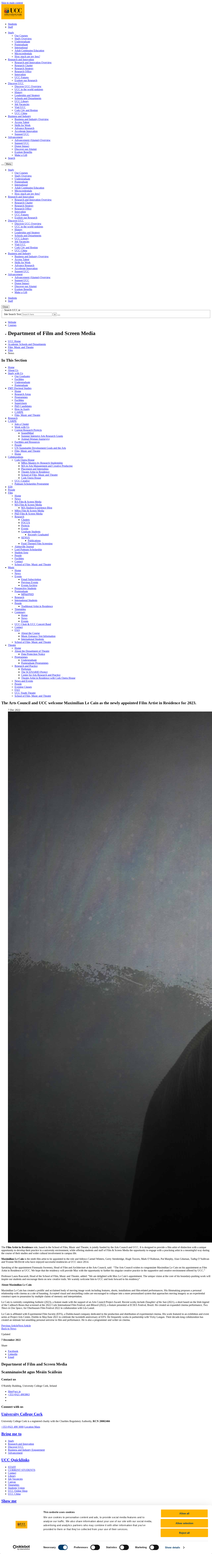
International (21, 47)
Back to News (8, 1328)
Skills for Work (22, 125)
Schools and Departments (28, 98)
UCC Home (14, 341)
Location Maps (32, 1426)
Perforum (26, 669)
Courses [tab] (12, 325)
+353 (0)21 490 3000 (12, 1426)
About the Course (30, 633)
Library (12, 1476)
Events (24, 528)
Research (13, 418)
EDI (10, 486)
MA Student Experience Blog (36, 507)
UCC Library (22, 101)
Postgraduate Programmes (34, 663)
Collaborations (15, 456)
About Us (13, 370)
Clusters (25, 519)
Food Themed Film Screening (37, 543)
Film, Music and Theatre (21, 347)
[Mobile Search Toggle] (2, 164)
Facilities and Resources (27, 442)
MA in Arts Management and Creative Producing (47, 465)
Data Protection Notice (33, 654)
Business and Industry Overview (32, 119)
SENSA (25, 537)
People (18, 445)
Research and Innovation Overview (33, 62)
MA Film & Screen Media (28, 504)
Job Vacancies (22, 104)
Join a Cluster (22, 424)
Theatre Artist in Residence (35, 471)
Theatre (12, 645)
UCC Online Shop (17, 1490)
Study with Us (15, 373)
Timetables (20, 609)
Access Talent (22, 122)
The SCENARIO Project (34, 672)
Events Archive (29, 585)
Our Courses (21, 35)
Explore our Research (26, 80)
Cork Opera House (24, 459)
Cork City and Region (26, 110)
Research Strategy (24, 68)
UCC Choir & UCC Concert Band (33, 624)
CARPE (19, 412)
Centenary (20, 612)
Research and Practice (26, 666)
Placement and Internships (35, 468)
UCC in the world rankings (29, 89)
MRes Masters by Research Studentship (42, 462)
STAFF (12, 1467)
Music (11, 567)
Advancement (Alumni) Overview (33, 140)
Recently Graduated (38, 534)
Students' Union (16, 1487)
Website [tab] (12, 322)
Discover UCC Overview (28, 86)
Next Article (24, 1325)
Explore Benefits (23, 152)
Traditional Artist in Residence (37, 606)
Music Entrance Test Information (38, 636)
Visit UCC (20, 107)
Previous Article (9, 1325)
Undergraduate (22, 41)
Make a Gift (21, 155)
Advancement (15, 1452)
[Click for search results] (58, 315)
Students (12, 24)
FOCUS (25, 522)
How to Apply (22, 409)
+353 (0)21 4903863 (19, 1394)
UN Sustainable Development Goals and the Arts (40, 448)
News (18, 498)
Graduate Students (30, 531)
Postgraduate (21, 44)
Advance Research (24, 128)
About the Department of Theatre (32, 651)
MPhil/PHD (27, 594)
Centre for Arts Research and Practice (40, 675)
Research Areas (23, 394)
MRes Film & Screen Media (29, 510)
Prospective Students (25, 588)
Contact (19, 561)
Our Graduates (22, 376)
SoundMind (27, 433)
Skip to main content (12, 2)
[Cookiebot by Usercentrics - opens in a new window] (21, 1547)
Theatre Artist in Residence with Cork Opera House (48, 678)
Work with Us (22, 427)
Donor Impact (22, 146)
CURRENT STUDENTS (21, 1470)
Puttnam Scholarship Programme (32, 483)
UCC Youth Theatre (25, 692)
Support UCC (22, 134)
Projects (25, 525)
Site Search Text (13, 314)
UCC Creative (22, 480)
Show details (172, 1547)
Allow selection (184, 1523)
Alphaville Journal (24, 546)
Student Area (21, 552)
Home (11, 367)
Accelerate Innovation (26, 131)
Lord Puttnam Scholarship (28, 549)
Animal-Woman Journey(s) (35, 439)
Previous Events (29, 582)
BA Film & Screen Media (28, 501)
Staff (10, 27)
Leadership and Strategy (27, 95)
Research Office (23, 71)
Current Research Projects (28, 430)
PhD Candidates (23, 406)
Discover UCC (16, 1446)
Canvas (12, 1481)
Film (10, 350)
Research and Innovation (21, 1443)
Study (11, 1441)
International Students (26, 600)
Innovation (20, 74)
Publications (34, 540)
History (18, 92)
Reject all (184, 1532)
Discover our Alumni (26, 149)
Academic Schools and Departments (27, 344)
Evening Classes (23, 686)
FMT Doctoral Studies (19, 388)
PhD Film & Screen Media (29, 513)
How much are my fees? (27, 56)
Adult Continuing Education (29, 50)
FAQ (17, 630)
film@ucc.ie (14, 1391)
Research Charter (24, 65)
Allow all (184, 1513)
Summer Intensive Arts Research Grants (42, 436)
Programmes (21, 397)
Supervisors (21, 403)
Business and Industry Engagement (26, 1449)
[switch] (95, 1547)
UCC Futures (22, 77)
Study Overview (23, 38)
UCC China (21, 113)
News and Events (24, 681)
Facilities (19, 379)
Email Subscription (31, 579)
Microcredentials (23, 53)
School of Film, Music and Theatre (39, 474)
